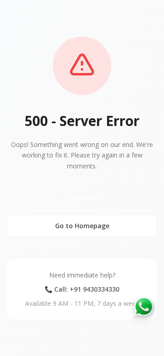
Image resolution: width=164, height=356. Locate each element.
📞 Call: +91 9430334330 (82, 289)
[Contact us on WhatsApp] (144, 306)
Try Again (82, 196)
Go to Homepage (82, 225)
